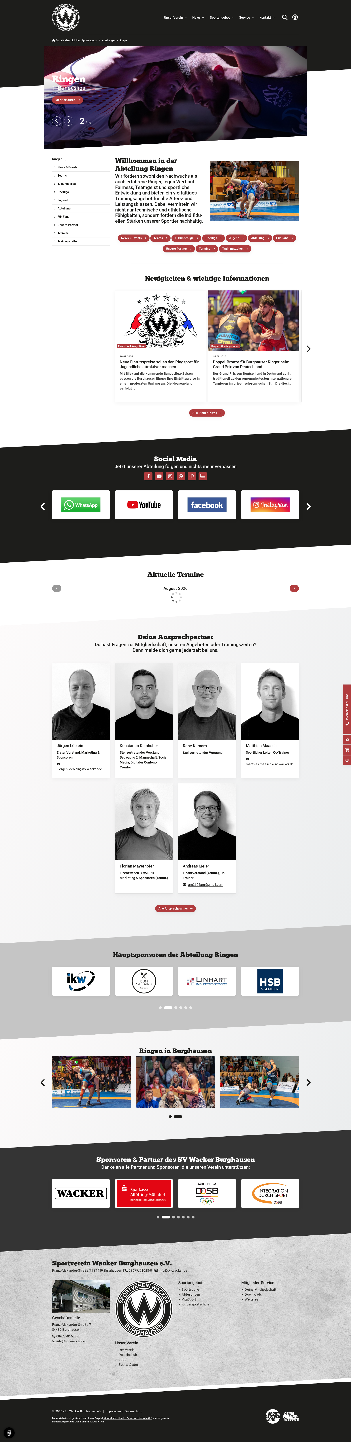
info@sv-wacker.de (172, 1270)
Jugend (234, 238)
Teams (158, 238)
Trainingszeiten (233, 248)
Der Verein (127, 1350)
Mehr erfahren (65, 100)
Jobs (122, 1360)
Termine (204, 248)
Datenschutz (133, 1411)
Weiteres (251, 1299)
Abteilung (258, 238)
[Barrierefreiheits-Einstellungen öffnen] (295, 17)
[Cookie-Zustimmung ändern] (9, 1432)
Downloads (253, 1294)
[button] (160, 1007)
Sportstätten (128, 1365)
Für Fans (282, 238)
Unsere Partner (176, 248)
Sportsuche (190, 1289)
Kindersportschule (195, 1304)
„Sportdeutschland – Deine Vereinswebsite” (127, 1418)
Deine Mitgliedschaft (260, 1289)
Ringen (57, 159)
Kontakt (265, 17)
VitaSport (189, 1299)
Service (244, 17)
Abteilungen (109, 40)
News (196, 17)
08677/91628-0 (140, 1270)
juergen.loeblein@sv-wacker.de (79, 769)
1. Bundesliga (184, 238)
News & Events (131, 238)
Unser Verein (173, 17)
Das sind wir (128, 1355)
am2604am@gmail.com (205, 885)
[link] (160, 346)
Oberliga (211, 238)
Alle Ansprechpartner (173, 908)
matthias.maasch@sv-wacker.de (270, 764)
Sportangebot (220, 17)
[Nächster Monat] (294, 588)
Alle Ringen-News (205, 413)
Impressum (113, 1411)
